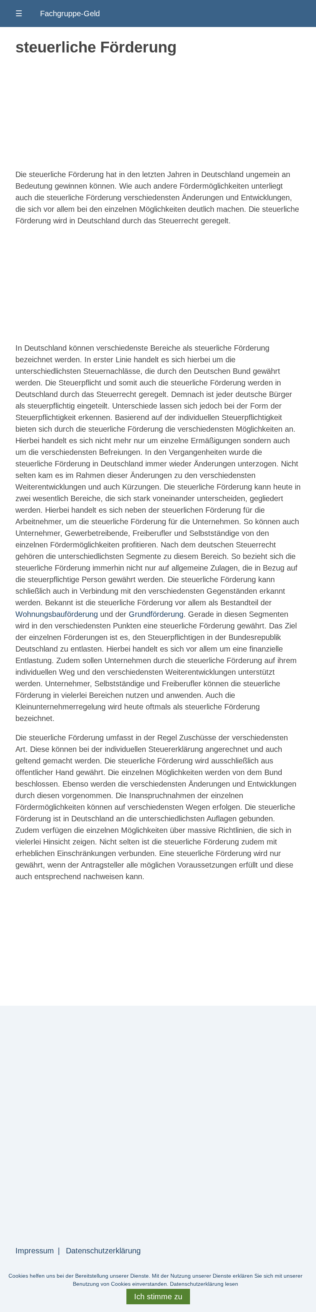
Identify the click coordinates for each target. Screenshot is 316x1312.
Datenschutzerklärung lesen (204, 1284)
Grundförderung (156, 614)
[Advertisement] (158, 115)
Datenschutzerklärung (103, 1250)
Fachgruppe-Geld (70, 13)
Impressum (34, 1250)
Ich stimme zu (158, 1296)
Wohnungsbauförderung (56, 614)
